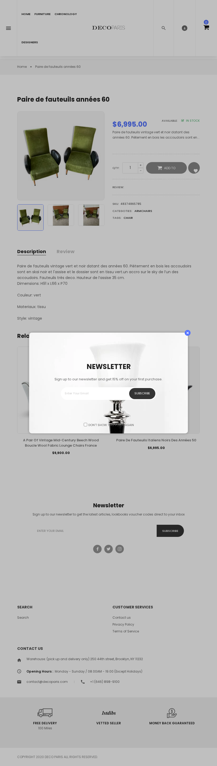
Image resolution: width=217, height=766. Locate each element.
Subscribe (142, 393)
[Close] (188, 333)
